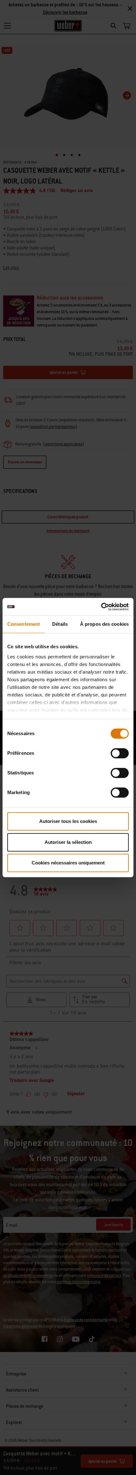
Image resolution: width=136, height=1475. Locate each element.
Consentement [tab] (23, 624)
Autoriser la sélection (68, 842)
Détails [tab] (60, 624)
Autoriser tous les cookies (68, 821)
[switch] (120, 753)
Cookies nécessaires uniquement (68, 862)
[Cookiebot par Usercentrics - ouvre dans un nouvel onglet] (101, 607)
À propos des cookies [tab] (104, 624)
